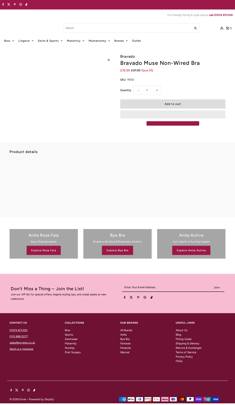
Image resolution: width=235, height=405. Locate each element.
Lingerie (24, 40)
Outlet (136, 40)
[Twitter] (8, 4)
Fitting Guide (183, 339)
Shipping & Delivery (187, 343)
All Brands (126, 330)
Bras (7, 40)
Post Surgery (73, 352)
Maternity (74, 40)
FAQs (179, 361)
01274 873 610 (19, 330)
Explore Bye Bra (117, 250)
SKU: (123, 79)
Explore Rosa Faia (43, 250)
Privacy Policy (184, 356)
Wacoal (124, 352)
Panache (125, 348)
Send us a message (21, 349)
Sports (69, 334)
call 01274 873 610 (221, 15)
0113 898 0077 (19, 336)
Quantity (125, 90)
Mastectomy (97, 40)
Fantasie (125, 343)
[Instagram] (20, 4)
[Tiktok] (25, 4)
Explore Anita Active (191, 250)
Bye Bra (125, 339)
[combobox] (127, 28)
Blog (178, 334)
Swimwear (71, 339)
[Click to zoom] (109, 60)
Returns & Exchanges (189, 348)
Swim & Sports (48, 40)
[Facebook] (2, 4)
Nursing (69, 348)
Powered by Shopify (41, 399)
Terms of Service (186, 352)
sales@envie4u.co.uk (22, 342)
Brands (119, 40)
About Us (181, 330)
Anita (123, 334)
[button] (172, 114)
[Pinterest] (14, 4)
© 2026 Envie (18, 399)
